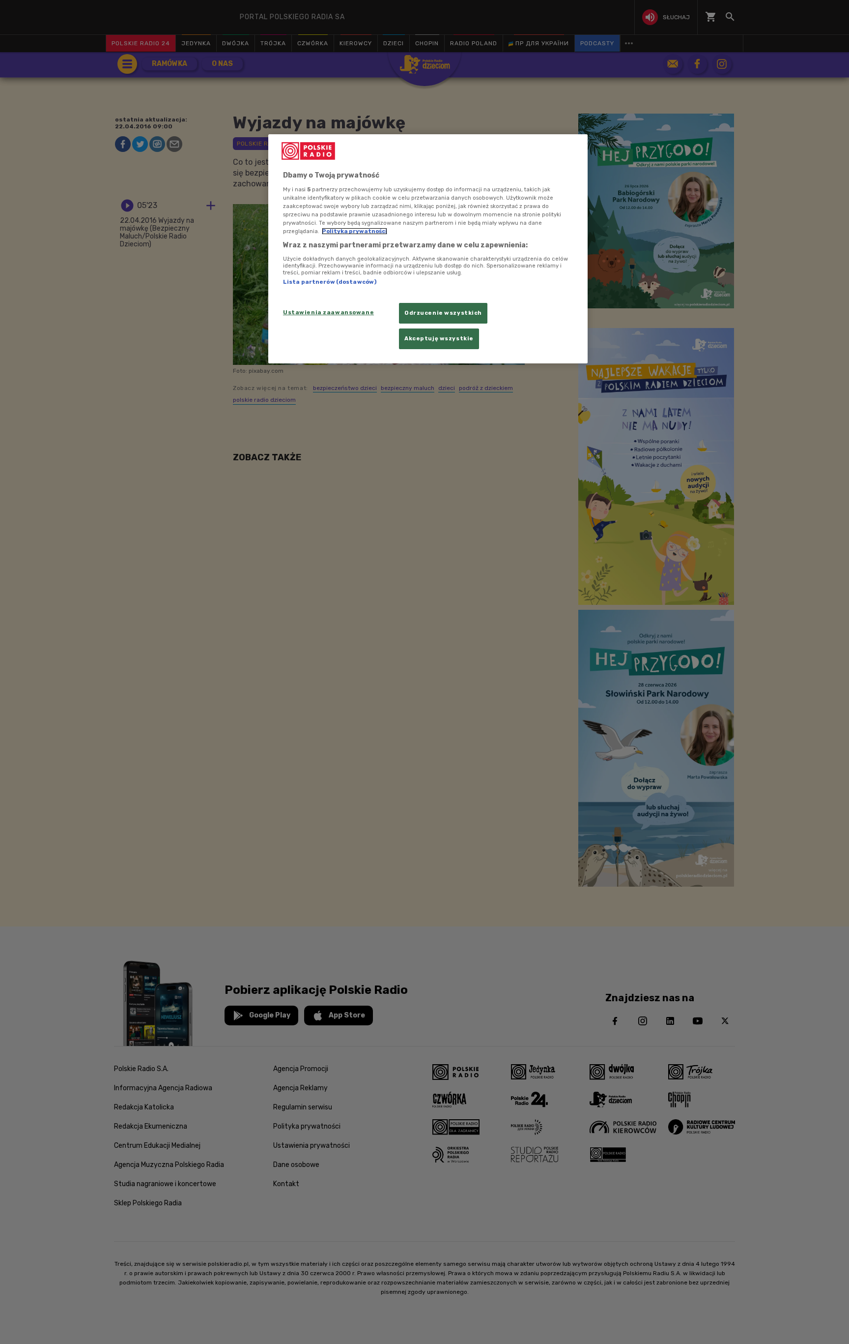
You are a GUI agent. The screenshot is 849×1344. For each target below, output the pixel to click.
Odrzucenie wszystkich (443, 312)
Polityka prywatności (354, 231)
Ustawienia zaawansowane (328, 312)
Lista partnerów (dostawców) (329, 281)
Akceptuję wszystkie (439, 338)
